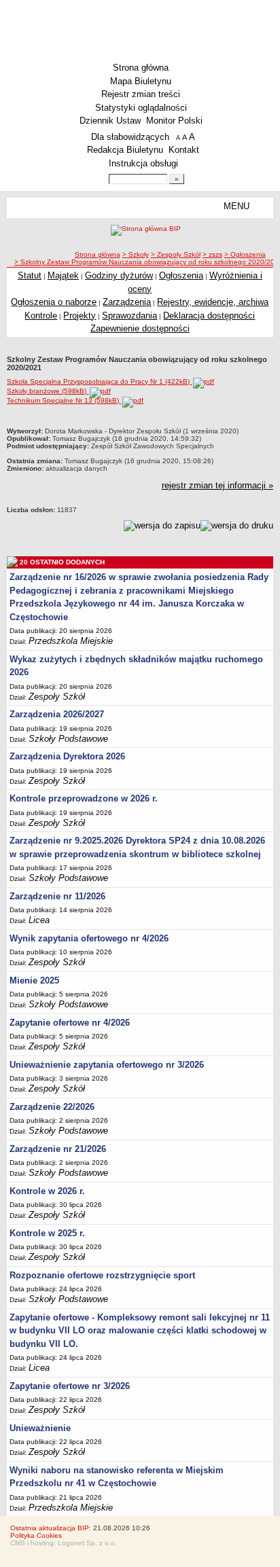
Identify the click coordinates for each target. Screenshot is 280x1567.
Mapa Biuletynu (140, 81)
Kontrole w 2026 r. (47, 1191)
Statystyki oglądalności (141, 108)
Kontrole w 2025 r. (47, 1233)
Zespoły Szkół (57, 696)
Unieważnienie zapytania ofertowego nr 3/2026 (107, 1065)
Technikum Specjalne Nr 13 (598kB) (64, 400)
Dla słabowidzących (130, 137)
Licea (39, 920)
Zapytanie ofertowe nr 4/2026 (70, 1022)
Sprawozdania (129, 315)
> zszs (212, 254)
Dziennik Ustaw (110, 120)
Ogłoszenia (181, 275)
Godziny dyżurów (119, 275)
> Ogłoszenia (245, 254)
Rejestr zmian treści (140, 94)
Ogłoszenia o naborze (54, 302)
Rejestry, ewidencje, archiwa (212, 302)
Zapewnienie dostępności (140, 328)
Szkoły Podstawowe (68, 739)
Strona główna (141, 67)
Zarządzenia (127, 302)
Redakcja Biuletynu (125, 150)
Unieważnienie (40, 1428)
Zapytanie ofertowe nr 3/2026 (70, 1386)
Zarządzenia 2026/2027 (57, 714)
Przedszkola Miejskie (71, 641)
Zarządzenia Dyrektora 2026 (67, 756)
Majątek (63, 275)
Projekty (79, 315)
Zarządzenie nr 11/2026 (57, 896)
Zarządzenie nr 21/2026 (58, 1149)
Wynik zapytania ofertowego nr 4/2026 (89, 938)
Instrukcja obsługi (143, 163)
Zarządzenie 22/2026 (52, 1107)
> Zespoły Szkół (175, 254)
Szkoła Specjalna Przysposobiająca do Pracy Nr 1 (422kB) (99, 381)
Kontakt (184, 150)
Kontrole (40, 315)
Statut (29, 275)
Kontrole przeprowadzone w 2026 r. (84, 798)
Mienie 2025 (34, 980)
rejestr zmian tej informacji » (217, 485)
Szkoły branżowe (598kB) (47, 391)
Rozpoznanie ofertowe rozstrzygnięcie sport (102, 1275)
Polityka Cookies (36, 1535)
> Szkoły (135, 254)
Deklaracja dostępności (209, 315)
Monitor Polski (174, 120)
